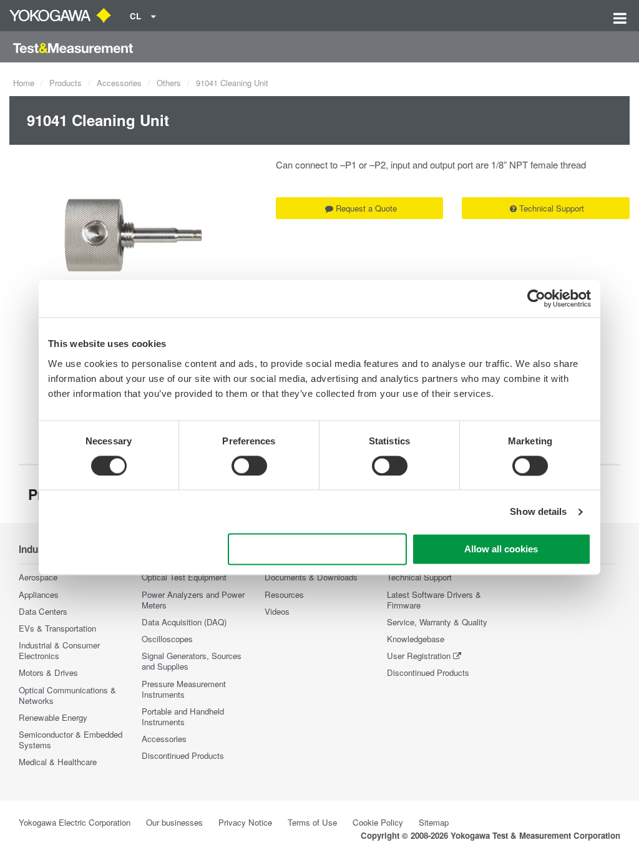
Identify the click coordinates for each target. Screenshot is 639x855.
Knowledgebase (415, 639)
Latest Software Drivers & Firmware (434, 600)
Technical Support (551, 208)
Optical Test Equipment (184, 577)
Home (23, 83)
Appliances (39, 594)
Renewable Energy (53, 717)
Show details (538, 511)
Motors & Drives (48, 672)
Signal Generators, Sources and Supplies (191, 661)
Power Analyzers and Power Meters (193, 600)
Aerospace (38, 577)
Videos (277, 611)
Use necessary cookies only (317, 549)
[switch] (249, 466)
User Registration (419, 656)
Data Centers (43, 611)
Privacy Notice (245, 822)
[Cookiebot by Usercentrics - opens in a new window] (536, 298)
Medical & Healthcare (58, 762)
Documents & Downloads (311, 577)
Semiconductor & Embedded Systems (70, 739)
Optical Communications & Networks (67, 695)
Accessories (119, 83)
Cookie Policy (378, 822)
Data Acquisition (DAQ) (184, 622)
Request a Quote (366, 208)
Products (65, 83)
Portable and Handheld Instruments (183, 716)
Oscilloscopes (167, 639)
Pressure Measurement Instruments (184, 689)
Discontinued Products (183, 755)
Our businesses (174, 822)
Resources (284, 594)
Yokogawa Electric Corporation (74, 822)
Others (169, 83)
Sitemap (434, 822)
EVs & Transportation (57, 628)
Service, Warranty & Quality (437, 622)
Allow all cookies (501, 549)
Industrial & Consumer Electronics (59, 650)
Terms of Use (312, 822)
